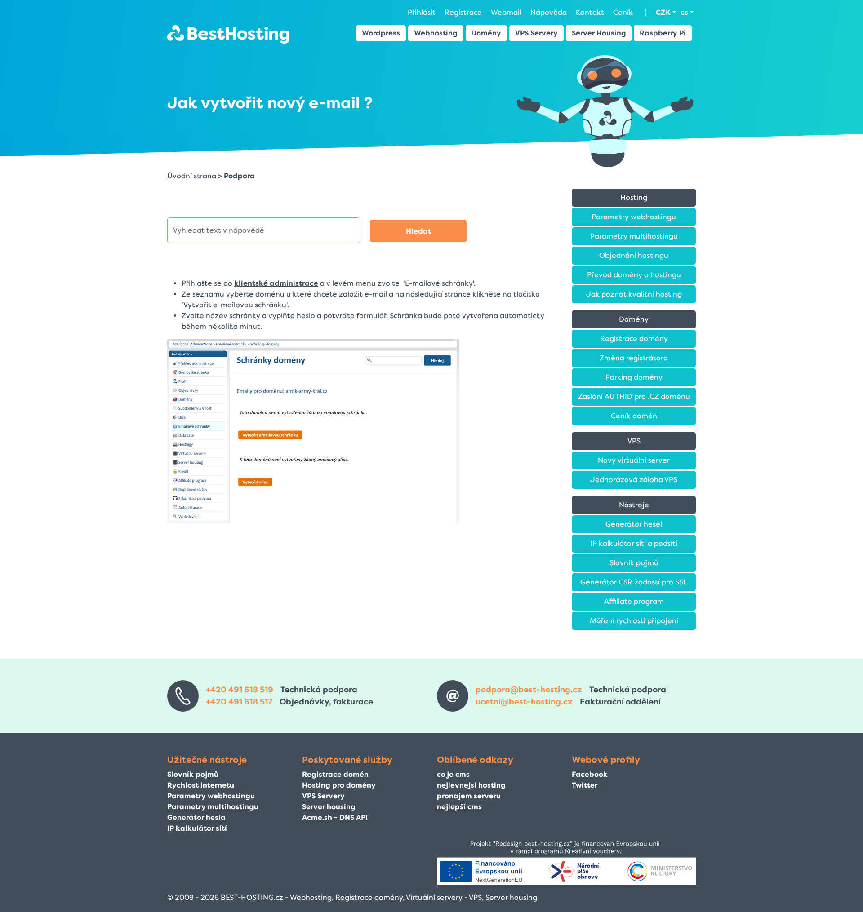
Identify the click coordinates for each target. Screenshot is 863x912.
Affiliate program (634, 601)
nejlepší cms (459, 806)
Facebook (590, 774)
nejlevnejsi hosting (471, 785)
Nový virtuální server (634, 460)
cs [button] (684, 12)
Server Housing (599, 33)
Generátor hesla (196, 817)
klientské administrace (276, 283)
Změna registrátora (634, 358)
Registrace (463, 12)
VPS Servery (536, 33)
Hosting (633, 197)
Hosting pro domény (339, 785)
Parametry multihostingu (634, 236)
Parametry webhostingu (634, 217)
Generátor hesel (633, 524)
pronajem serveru (469, 796)
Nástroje (634, 504)
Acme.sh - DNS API (335, 817)
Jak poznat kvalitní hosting (634, 294)
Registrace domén (335, 774)
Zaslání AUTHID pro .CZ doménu (634, 396)
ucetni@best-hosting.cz (524, 702)
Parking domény (634, 377)
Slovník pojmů (633, 562)
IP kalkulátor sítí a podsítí (633, 543)
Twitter (584, 785)
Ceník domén (634, 416)
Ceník (623, 12)
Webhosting (436, 33)
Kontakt (590, 12)
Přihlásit (422, 12)
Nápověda (548, 12)
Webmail (506, 12)
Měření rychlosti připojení (634, 620)
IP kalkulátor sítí (197, 828)
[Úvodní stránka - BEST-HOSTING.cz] (228, 34)
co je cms (453, 774)
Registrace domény (634, 338)
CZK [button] (663, 12)
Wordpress (381, 33)
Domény (486, 33)
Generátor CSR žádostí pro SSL (633, 582)
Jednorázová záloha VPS (633, 479)
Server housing (329, 806)
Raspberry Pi (663, 33)
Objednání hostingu (633, 255)
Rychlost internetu (200, 785)
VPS (634, 441)
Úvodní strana (191, 176)
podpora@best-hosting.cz (529, 690)
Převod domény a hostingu (634, 274)
